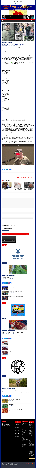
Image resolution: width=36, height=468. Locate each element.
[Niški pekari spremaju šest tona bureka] (5, 399)
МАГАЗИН (17, 427)
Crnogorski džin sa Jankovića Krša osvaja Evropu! (14, 390)
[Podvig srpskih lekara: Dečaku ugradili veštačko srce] (5, 291)
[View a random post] (33, 21)
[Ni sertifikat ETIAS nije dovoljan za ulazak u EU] (5, 351)
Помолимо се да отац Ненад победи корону (17, 189)
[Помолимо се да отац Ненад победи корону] (18, 182)
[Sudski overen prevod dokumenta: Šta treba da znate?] (5, 341)
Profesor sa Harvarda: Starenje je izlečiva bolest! (15, 296)
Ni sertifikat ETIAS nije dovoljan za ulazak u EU (15, 351)
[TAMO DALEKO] (3, 21)
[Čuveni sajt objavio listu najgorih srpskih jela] (5, 408)
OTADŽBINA (9, 42)
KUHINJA (4, 275)
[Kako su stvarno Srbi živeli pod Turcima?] (29, 182)
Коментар (3, 197)
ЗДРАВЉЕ (17, 433)
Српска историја (23, 166)
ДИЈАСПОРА (17, 424)
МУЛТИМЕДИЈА (17, 430)
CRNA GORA (4, 388)
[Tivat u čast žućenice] (18, 265)
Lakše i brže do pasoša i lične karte (13, 346)
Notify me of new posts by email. (7, 228)
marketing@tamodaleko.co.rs (6, 425)
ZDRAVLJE (12, 275)
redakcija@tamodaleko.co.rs (6, 424)
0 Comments (19, 45)
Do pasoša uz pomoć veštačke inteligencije (12, 332)
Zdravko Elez (10, 45)
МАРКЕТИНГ (17, 436)
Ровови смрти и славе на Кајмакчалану (25, 177)
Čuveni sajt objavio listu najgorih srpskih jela (15, 409)
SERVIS (13, 330)
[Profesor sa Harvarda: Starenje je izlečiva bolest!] (5, 296)
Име (3, 211)
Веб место (3, 221)
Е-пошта (3, 216)
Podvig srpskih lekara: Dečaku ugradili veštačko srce (16, 291)
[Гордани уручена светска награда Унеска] (5, 286)
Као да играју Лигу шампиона (9, 174)
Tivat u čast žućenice (7, 277)
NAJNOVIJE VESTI (5, 42)
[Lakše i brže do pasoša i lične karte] (5, 346)
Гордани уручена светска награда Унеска (14, 286)
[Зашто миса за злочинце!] (7, 182)
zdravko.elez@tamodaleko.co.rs (6, 426)
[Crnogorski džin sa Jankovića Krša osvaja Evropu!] (18, 378)
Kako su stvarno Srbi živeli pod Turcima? (28, 189)
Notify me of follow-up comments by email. (8, 225)
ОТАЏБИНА (17, 426)
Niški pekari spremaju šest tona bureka (14, 399)
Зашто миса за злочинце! (5, 189)
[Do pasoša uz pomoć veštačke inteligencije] (18, 320)
